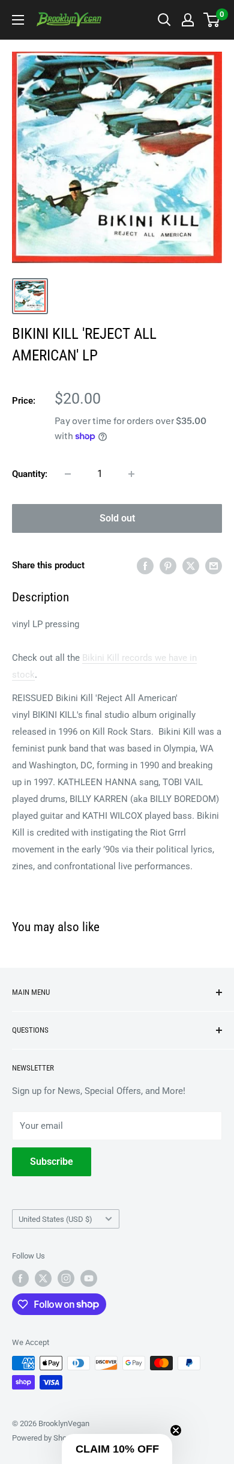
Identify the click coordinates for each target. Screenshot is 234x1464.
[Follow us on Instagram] (66, 1278)
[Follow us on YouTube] (88, 1278)
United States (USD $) (55, 1219)
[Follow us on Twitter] (43, 1278)
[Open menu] (18, 20)
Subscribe (51, 1161)
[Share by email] (213, 565)
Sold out (117, 518)
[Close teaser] (176, 1430)
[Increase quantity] (131, 474)
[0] (212, 20)
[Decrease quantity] (67, 474)
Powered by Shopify (45, 1437)
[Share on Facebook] (145, 565)
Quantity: (29, 474)
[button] (117, 1449)
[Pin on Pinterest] (168, 565)
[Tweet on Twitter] (190, 565)
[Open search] (164, 19)
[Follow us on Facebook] (20, 1278)
